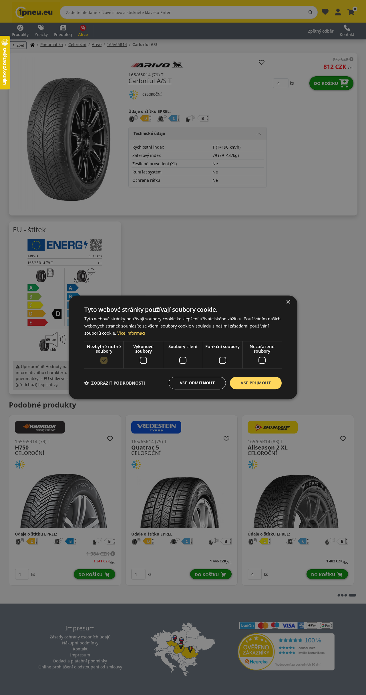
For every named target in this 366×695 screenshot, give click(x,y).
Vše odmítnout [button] (197, 383)
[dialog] (183, 347)
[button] (114, 383)
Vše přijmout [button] (256, 383)
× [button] (288, 302)
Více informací (131, 333)
